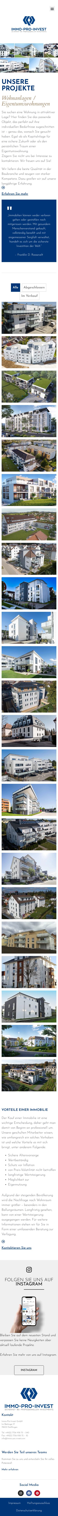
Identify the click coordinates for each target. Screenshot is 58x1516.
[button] (52, 8)
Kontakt (7, 1415)
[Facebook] (29, 1493)
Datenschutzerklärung (29, 1510)
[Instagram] (21, 1493)
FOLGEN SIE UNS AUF (29, 1282)
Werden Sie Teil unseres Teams (24, 1452)
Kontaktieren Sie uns (16, 1248)
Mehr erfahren (10, 1469)
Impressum (14, 1503)
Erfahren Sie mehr (15, 194)
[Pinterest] (37, 1493)
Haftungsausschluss (38, 1503)
